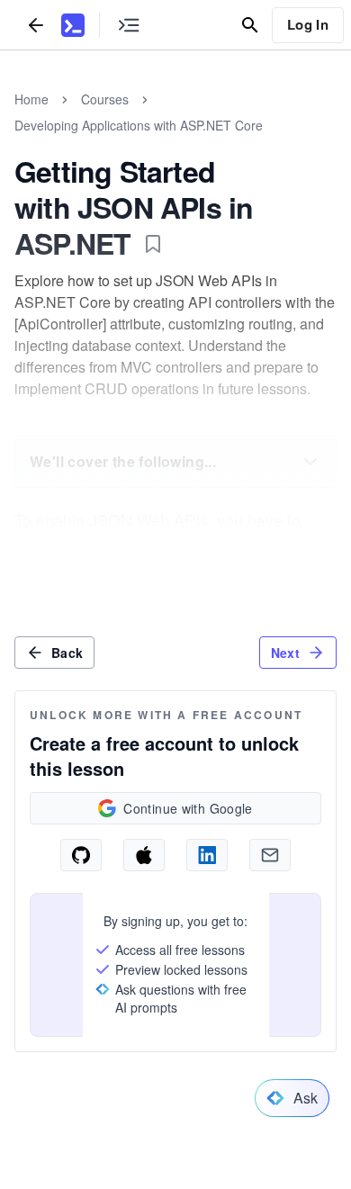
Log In (307, 24)
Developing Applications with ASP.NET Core (138, 125)
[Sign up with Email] (270, 855)
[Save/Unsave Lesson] (153, 244)
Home (31, 99)
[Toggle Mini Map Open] (128, 24)
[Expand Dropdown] (310, 461)
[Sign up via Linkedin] (207, 855)
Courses (105, 99)
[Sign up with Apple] (144, 855)
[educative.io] (73, 25)
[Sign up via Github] (81, 855)
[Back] (36, 24)
